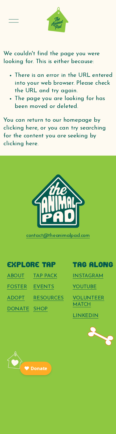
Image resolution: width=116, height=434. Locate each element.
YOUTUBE (85, 287)
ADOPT (16, 298)
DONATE (18, 309)
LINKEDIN (85, 315)
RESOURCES (48, 298)
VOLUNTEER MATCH (88, 302)
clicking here (20, 128)
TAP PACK (45, 276)
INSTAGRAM (88, 276)
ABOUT (15, 276)
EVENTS (43, 287)
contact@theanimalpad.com (58, 235)
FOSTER (17, 287)
